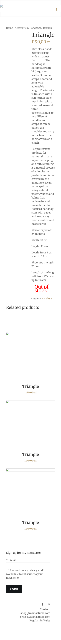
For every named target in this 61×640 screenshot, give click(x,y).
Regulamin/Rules (39, 620)
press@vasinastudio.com (35, 616)
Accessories (21, 28)
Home (9, 28)
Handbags (35, 28)
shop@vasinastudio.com (35, 613)
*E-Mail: (11, 560)
